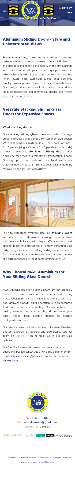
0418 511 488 (67, 10)
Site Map (49, 462)
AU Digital (38, 462)
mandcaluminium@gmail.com (27, 356)
